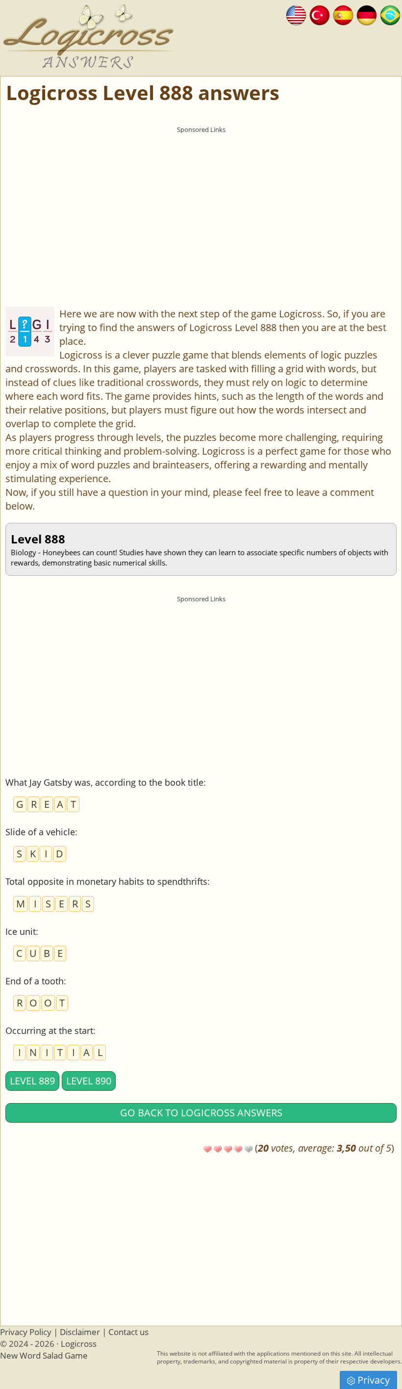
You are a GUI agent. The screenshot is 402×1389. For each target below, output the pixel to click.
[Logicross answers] (296, 14)
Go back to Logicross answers (201, 1112)
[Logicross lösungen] (366, 14)
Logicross (79, 1343)
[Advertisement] (201, 206)
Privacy (373, 1380)
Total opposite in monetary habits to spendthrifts (106, 881)
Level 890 (88, 1080)
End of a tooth (34, 981)
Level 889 (32, 1080)
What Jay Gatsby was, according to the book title (104, 782)
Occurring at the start (49, 1030)
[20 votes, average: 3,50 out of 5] (207, 1149)
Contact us (128, 1332)
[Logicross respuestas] (343, 14)
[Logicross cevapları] (319, 14)
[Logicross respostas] (390, 14)
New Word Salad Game (44, 1355)
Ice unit (20, 931)
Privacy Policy (25, 1332)
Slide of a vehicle (40, 832)
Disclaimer (80, 1332)
